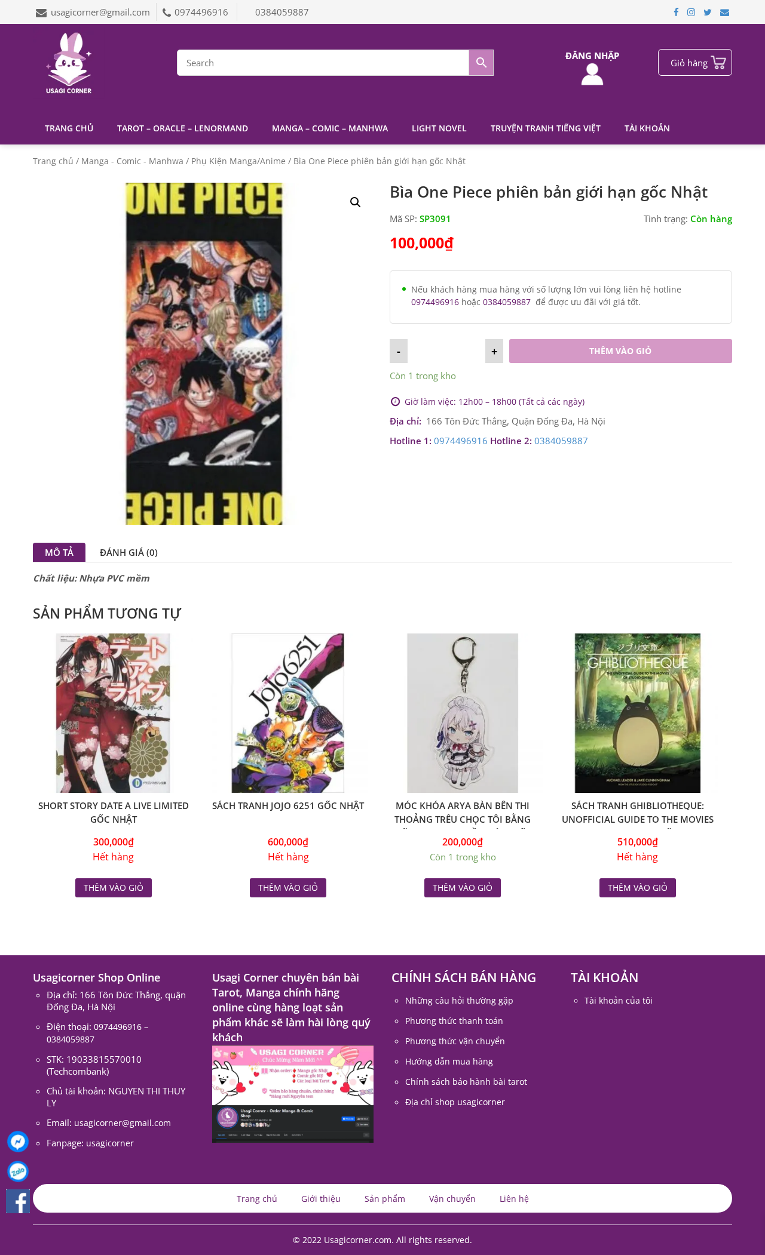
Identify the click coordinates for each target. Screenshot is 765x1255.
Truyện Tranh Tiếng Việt (546, 128)
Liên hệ (514, 1198)
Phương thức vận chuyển (455, 1041)
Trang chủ (69, 128)
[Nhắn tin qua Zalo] (18, 1171)
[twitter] (707, 12)
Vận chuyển (452, 1198)
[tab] (59, 552)
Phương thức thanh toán (454, 1020)
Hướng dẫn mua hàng (449, 1061)
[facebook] (676, 12)
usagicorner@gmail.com (100, 12)
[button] (355, 202)
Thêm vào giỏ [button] (462, 887)
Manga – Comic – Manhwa (330, 128)
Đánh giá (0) (129, 552)
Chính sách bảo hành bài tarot (466, 1081)
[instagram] (691, 12)
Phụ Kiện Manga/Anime (238, 161)
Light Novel (439, 128)
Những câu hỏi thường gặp (459, 1000)
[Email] (724, 12)
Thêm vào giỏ (620, 350)
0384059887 (282, 12)
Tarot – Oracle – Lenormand (182, 128)
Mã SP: (403, 218)
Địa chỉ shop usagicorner (455, 1102)
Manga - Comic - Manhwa (132, 161)
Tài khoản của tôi (619, 1000)
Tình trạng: (666, 218)
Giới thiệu (321, 1198)
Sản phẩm (385, 1198)
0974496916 (203, 12)
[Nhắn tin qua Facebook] (18, 1142)
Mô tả (59, 552)
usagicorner (110, 1143)
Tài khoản (647, 128)
